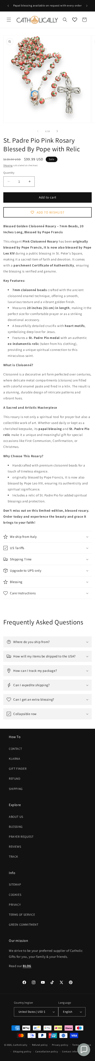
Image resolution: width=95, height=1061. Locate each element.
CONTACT (15, 749)
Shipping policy (22, 1051)
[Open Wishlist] (75, 20)
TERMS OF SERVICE (22, 915)
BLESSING (16, 827)
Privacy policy (60, 1044)
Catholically (20, 1044)
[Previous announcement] (8, 6)
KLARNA (14, 759)
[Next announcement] (87, 6)
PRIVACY (15, 905)
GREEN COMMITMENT (23, 925)
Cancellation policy (46, 1051)
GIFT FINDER (18, 769)
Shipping (8, 165)
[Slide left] (38, 131)
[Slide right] (57, 131)
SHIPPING (16, 789)
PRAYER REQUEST (21, 837)
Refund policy (40, 1044)
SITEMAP (15, 884)
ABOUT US (16, 817)
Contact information (74, 1051)
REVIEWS (15, 847)
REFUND (15, 779)
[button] (9, 20)
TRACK (13, 857)
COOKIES (15, 895)
